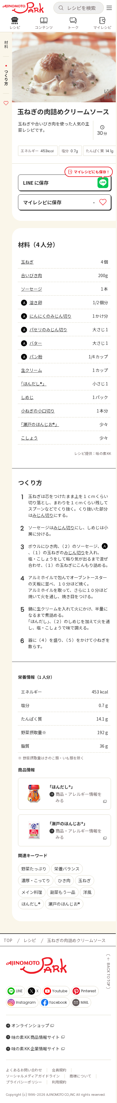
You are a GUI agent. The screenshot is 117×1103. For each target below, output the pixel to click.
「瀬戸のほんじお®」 (40, 424)
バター (35, 343)
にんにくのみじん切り (50, 316)
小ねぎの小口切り (38, 411)
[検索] (60, 8)
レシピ (29, 940)
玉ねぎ (27, 262)
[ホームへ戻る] (23, 8)
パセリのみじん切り (48, 329)
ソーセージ (31, 289)
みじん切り (42, 515)
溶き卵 (35, 302)
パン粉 (35, 357)
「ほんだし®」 (33, 384)
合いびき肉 (31, 275)
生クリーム (31, 370)
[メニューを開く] (109, 7)
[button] (78, 8)
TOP (8, 940)
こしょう (29, 438)
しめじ (27, 397)
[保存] (6, 102)
